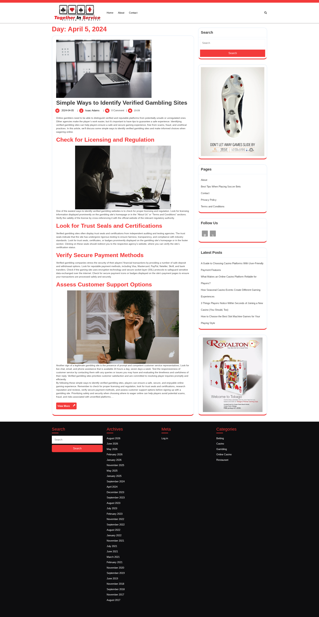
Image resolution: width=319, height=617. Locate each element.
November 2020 (115, 567)
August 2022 (113, 529)
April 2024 (112, 486)
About (121, 12)
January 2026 (114, 459)
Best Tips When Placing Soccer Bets (221, 186)
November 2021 (115, 540)
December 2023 (115, 492)
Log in (164, 438)
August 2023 (113, 503)
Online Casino (224, 454)
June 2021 (112, 551)
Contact (133, 12)
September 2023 (116, 497)
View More (67, 406)
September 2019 (116, 573)
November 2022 (115, 519)
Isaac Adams (92, 110)
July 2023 (112, 508)
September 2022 (116, 524)
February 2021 (114, 562)
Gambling (221, 449)
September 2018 (116, 589)
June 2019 (112, 578)
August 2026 (113, 438)
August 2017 (113, 600)
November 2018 (115, 583)
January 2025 (114, 476)
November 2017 (115, 594)
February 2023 (114, 513)
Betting (220, 438)
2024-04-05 (67, 110)
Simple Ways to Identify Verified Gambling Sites (121, 102)
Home (110, 12)
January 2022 (114, 535)
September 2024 (116, 481)
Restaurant (222, 459)
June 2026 (112, 443)
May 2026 (112, 449)
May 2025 (112, 470)
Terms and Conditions (212, 206)
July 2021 (112, 546)
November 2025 (115, 465)
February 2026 (114, 454)
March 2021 (113, 556)
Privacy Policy (208, 199)
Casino (220, 443)
